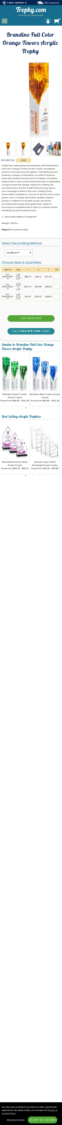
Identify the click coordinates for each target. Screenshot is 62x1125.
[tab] (8, 160)
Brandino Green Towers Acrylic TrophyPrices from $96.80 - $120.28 (14, 397)
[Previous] (4, 379)
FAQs (23, 160)
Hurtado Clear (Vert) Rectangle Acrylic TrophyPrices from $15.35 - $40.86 (45, 465)
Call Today (31, 331)
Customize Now (31, 318)
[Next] (56, 379)
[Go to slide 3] (40, 408)
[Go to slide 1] (25, 408)
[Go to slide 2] (32, 408)
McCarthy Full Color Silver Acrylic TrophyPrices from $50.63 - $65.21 (14, 465)
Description (7, 160)
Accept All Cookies (43, 1119)
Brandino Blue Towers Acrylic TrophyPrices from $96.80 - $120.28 (45, 397)
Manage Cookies (16, 1119)
